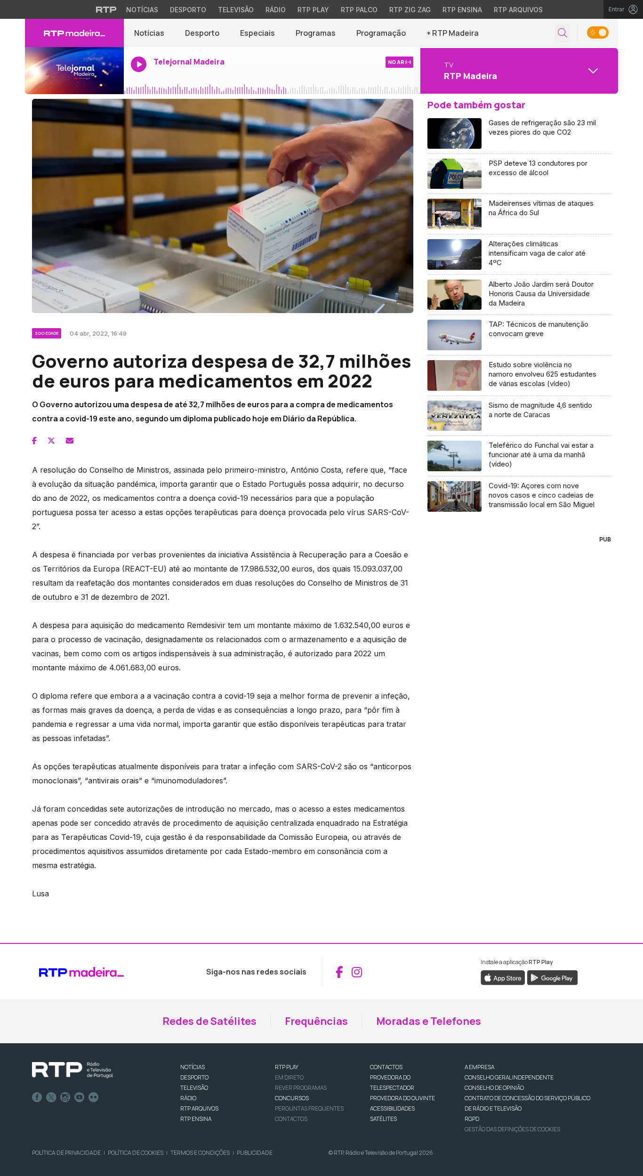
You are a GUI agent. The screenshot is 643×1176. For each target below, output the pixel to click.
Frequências (316, 1021)
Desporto (188, 10)
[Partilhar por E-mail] (69, 440)
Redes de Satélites (209, 1021)
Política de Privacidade (66, 1153)
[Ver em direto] (74, 70)
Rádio (275, 10)
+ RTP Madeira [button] (452, 33)
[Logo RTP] (72, 1070)
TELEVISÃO (194, 1088)
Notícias (142, 10)
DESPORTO (194, 1077)
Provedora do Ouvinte (402, 1098)
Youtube (79, 1097)
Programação (381, 33)
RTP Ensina (462, 10)
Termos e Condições (200, 1153)
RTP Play (313, 10)
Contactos (291, 1119)
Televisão (236, 10)
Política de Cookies (135, 1153)
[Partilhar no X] (51, 440)
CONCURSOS (292, 1098)
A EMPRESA (479, 1067)
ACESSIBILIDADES (392, 1108)
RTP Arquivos (518, 10)
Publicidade (255, 1153)
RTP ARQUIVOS (199, 1108)
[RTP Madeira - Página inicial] (74, 33)
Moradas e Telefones (428, 1021)
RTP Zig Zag (410, 10)
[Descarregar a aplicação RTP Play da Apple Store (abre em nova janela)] (503, 977)
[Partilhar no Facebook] (34, 440)
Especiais (257, 33)
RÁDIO (188, 1098)
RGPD (472, 1119)
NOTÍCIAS (192, 1067)
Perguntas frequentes (309, 1108)
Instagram (65, 1097)
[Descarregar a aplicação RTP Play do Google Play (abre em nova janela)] (552, 977)
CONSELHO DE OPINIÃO (494, 1088)
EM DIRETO (289, 1077)
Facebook (37, 1097)
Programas (316, 33)
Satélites (383, 1119)
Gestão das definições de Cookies (512, 1129)
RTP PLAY (286, 1067)
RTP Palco (359, 10)
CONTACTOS (386, 1067)
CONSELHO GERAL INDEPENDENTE (509, 1077)
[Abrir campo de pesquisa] (562, 33)
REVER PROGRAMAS (301, 1088)
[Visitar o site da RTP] (106, 9)
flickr (93, 1097)
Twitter (51, 1097)
